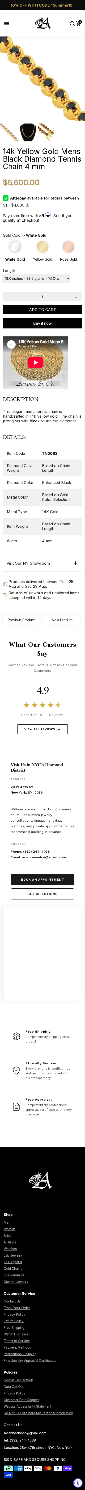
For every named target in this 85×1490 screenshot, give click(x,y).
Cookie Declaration (18, 1380)
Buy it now (42, 323)
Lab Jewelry (13, 1255)
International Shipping (20, 1354)
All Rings (10, 1242)
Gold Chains (13, 1268)
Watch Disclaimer (17, 1334)
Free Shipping (14, 1328)
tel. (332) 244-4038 (20, 1440)
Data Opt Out (14, 1387)
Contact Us (12, 1301)
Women (9, 1229)
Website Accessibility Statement (27, 1406)
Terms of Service (17, 1341)
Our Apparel (13, 1262)
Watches (10, 1249)
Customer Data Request (21, 1400)
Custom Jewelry (16, 1282)
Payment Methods (17, 1347)
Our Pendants (14, 1275)
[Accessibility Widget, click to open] (78, 1483)
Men (7, 1222)
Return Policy (14, 1321)
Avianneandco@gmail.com (25, 1433)
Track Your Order (17, 1308)
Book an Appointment (42, 879)
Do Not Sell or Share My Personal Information (38, 1413)
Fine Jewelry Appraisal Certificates (30, 1360)
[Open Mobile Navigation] (10, 23)
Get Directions (42, 894)
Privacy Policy (14, 1314)
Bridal (8, 1236)
